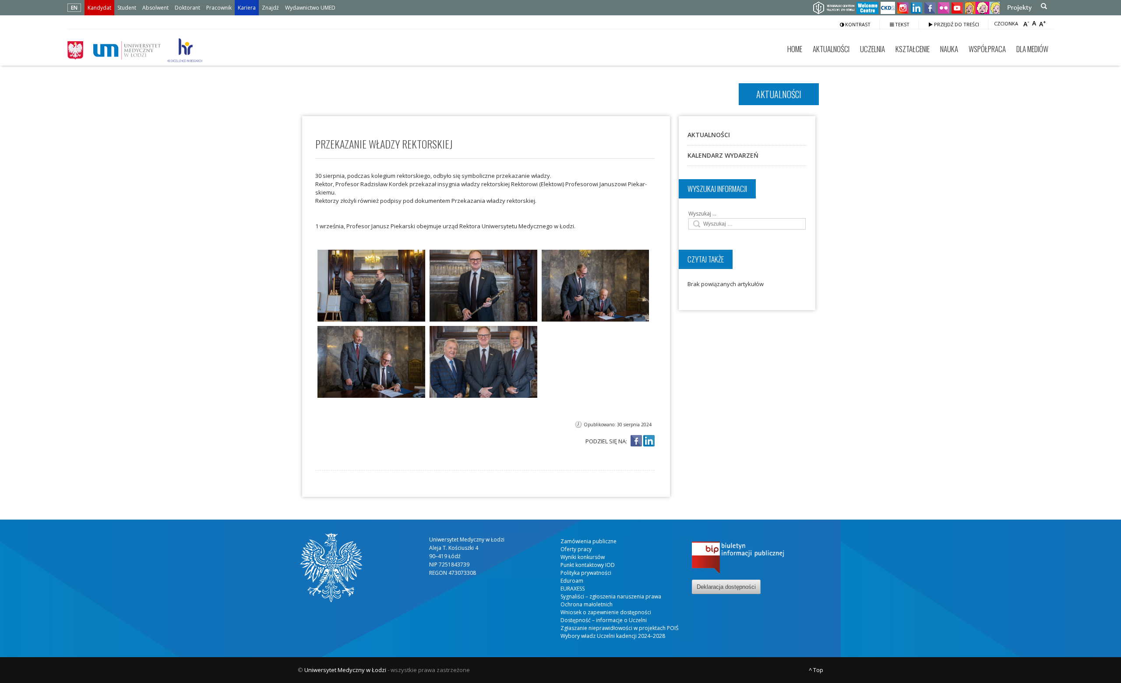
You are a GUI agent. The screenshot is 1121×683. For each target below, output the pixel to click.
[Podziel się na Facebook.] (636, 441)
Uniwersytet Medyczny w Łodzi (345, 670)
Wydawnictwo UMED (310, 7)
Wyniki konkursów (582, 557)
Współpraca (987, 48)
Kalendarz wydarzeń (722, 155)
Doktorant (187, 7)
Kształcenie (912, 48)
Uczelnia (872, 48)
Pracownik (219, 7)
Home (794, 48)
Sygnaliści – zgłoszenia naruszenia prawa (610, 596)
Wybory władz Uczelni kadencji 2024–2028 (612, 636)
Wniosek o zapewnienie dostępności (605, 612)
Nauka (949, 48)
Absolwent (155, 7)
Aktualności (831, 48)
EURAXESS (572, 588)
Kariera (247, 7)
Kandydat (99, 7)
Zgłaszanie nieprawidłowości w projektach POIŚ (619, 628)
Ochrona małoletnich (586, 604)
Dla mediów (1032, 48)
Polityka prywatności (585, 573)
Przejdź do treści (956, 24)
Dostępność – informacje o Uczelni (603, 620)
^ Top (816, 670)
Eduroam (571, 580)
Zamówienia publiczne (588, 541)
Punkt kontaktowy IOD (587, 565)
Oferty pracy (576, 549)
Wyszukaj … (702, 213)
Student (126, 7)
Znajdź (270, 7)
